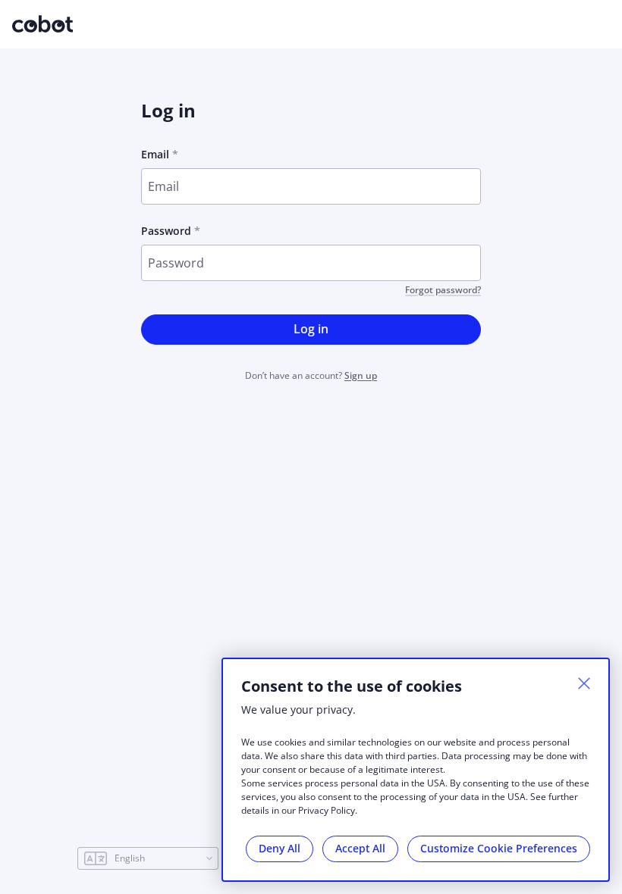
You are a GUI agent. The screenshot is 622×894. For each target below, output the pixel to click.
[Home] (42, 22)
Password (166, 231)
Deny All (279, 848)
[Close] (584, 683)
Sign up (360, 375)
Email (155, 154)
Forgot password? (443, 290)
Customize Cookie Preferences (498, 848)
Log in (311, 328)
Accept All (360, 848)
